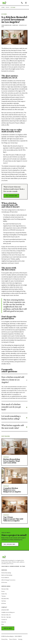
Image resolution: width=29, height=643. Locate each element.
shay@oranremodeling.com (8, 612)
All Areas (3, 603)
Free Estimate (8, 628)
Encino (3, 591)
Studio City (4, 593)
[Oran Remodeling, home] (4, 3)
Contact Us (4, 619)
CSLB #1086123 (5, 566)
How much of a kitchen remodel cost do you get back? (11, 407)
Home (2, 7)
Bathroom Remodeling (6, 575)
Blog (7, 7)
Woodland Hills (5, 598)
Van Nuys (3, 601)
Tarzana (3, 596)
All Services (4, 582)
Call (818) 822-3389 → (10, 544)
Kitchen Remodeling (6, 572)
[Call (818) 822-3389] (22, 3)
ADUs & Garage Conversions (8, 580)
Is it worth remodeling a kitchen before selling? (11, 417)
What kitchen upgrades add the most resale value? (12, 426)
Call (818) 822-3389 (11, 195)
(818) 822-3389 (5, 610)
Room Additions (5, 577)
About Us (3, 622)
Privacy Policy (4, 639)
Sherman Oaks (4, 589)
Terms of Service (13, 639)
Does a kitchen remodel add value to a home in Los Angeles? (12, 379)
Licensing (20, 639)
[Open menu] (26, 2)
